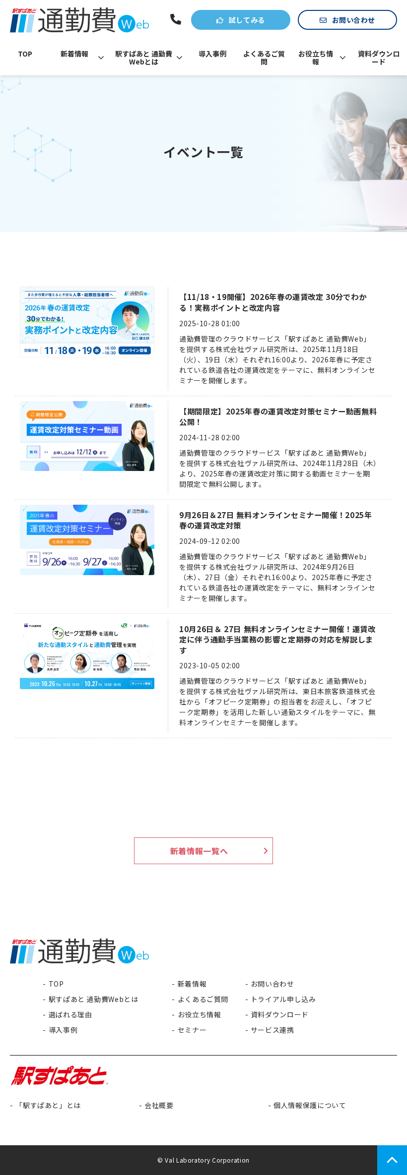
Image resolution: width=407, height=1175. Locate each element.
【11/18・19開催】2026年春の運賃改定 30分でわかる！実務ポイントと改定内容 (272, 302)
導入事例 (212, 54)
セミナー (192, 1030)
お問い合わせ (353, 20)
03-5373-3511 (177, 19)
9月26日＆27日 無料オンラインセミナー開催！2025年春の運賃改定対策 (275, 520)
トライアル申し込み (283, 999)
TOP (25, 54)
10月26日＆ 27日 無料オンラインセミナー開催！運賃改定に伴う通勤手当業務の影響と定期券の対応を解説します (277, 639)
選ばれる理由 (70, 1014)
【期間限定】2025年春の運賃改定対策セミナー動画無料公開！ (278, 416)
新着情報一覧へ (199, 851)
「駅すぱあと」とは (48, 1105)
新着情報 (74, 54)
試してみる (247, 20)
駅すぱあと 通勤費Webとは (143, 57)
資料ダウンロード (379, 57)
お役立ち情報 (315, 57)
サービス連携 (272, 1030)
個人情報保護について (309, 1105)
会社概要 (159, 1105)
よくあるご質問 (264, 57)
